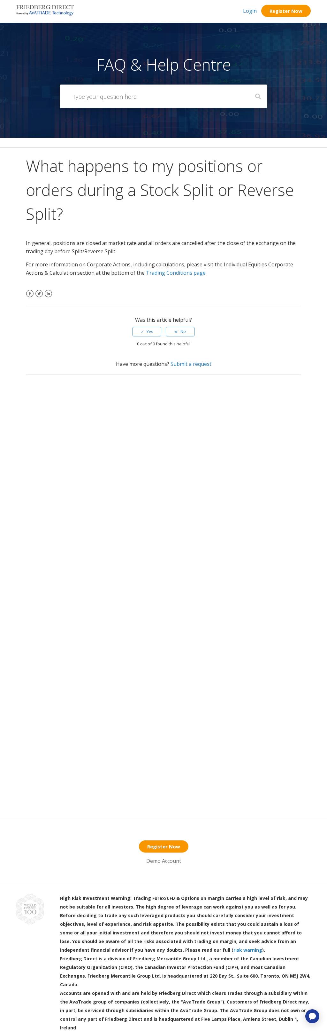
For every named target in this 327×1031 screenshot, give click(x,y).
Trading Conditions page (176, 272)
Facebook (30, 297)
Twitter (39, 297)
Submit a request (191, 363)
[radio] (147, 331)
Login (250, 10)
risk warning (247, 950)
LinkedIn (48, 297)
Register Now (286, 11)
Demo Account (163, 860)
